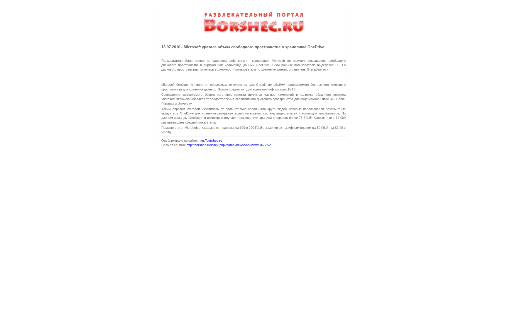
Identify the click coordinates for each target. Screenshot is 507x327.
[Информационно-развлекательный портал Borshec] (253, 35)
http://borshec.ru (210, 140)
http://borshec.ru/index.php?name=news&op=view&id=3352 (229, 145)
